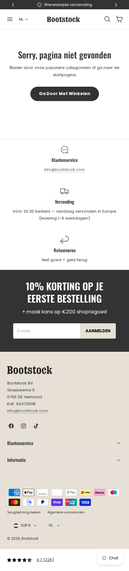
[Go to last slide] (12, 4)
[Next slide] (116, 4)
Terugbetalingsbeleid (23, 512)
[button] (9, 19)
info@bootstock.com (64, 169)
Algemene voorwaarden (66, 512)
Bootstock (30, 538)
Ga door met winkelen (64, 94)
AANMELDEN (98, 331)
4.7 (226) (45, 560)
